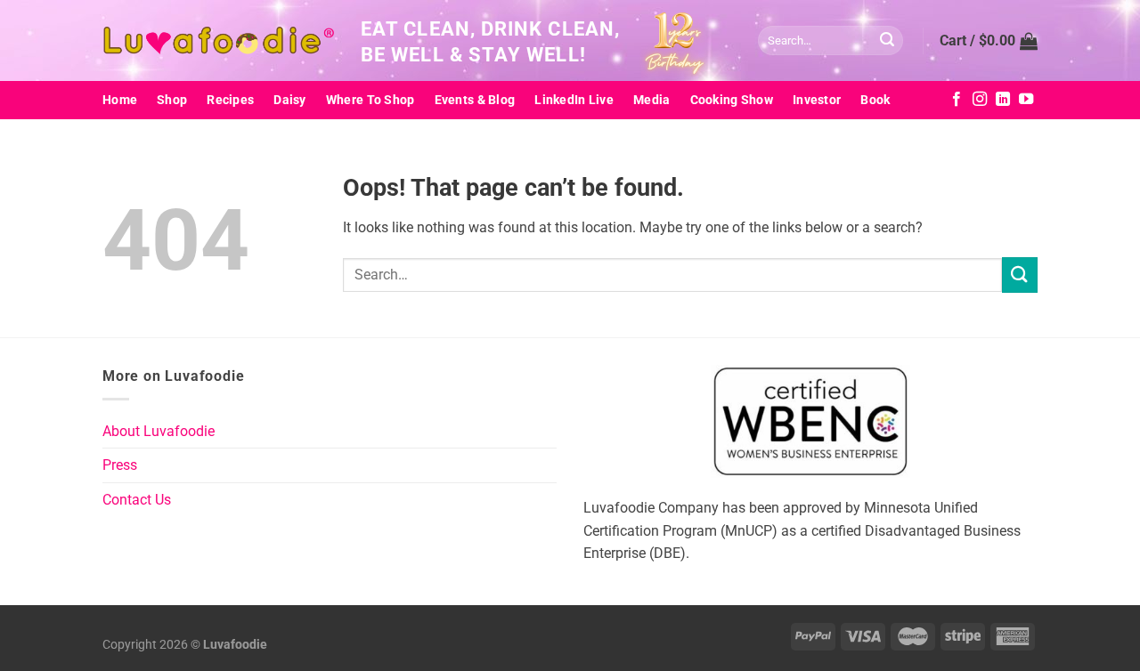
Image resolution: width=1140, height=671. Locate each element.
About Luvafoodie (158, 431)
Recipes (230, 100)
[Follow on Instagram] (980, 100)
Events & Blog (475, 100)
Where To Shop (370, 100)
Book (875, 100)
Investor (817, 100)
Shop (172, 100)
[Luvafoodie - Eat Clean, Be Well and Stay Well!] (218, 41)
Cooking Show (731, 100)
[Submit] (887, 41)
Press (119, 465)
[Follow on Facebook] (956, 100)
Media (651, 100)
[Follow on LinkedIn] (1003, 100)
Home (119, 100)
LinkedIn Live (574, 100)
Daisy (289, 100)
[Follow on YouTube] (1026, 100)
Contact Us (136, 499)
